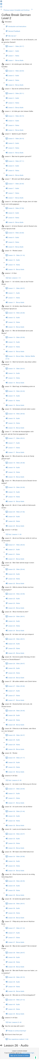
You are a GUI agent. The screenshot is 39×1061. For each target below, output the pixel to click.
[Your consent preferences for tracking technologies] (35, 1057)
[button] (1, 2)
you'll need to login (28, 1053)
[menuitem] (1, 4)
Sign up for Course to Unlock (19, 1055)
